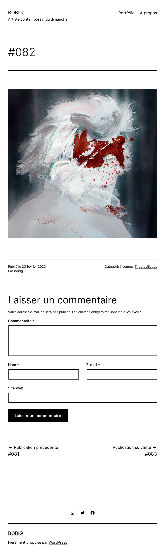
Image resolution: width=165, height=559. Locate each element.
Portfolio (126, 12)
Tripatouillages (146, 266)
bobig (18, 271)
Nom (13, 365)
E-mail (93, 365)
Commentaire (21, 321)
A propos (148, 12)
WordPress (58, 542)
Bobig (15, 13)
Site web (15, 388)
